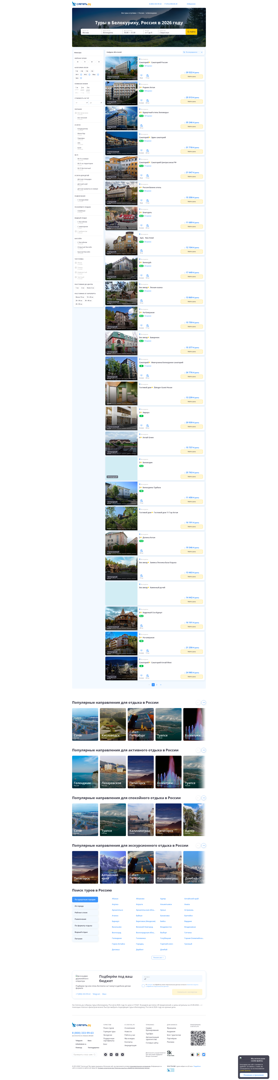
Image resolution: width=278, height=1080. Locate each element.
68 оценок (147, 191)
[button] (91, 32)
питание (78, 938)
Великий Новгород (144, 927)
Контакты (128, 1042)
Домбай (163, 949)
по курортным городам (85, 899)
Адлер (163, 899)
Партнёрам (172, 1038)
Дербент (139, 949)
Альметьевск (166, 904)
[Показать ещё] (203, 702)
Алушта (139, 904)
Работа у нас (130, 1035)
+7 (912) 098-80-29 (170, 4)
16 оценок (147, 316)
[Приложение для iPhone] (192, 1054)
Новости (128, 1031)
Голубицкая (165, 938)
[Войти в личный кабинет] (204, 4)
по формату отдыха (83, 925)
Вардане (188, 921)
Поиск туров (108, 1028)
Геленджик (117, 938)
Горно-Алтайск (118, 944)
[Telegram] (105, 1054)
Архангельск (117, 910)
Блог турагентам (174, 1035)
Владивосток (166, 927)
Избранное (191, 4)
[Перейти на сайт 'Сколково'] (170, 1054)
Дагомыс (116, 949)
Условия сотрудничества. (106, 1068)
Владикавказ (190, 927)
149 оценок (148, 91)
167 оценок (148, 66)
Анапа (187, 904)
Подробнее (197, 1066)
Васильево (117, 927)
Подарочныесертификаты (108, 1039)
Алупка (115, 904)
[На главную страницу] (83, 4)
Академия (171, 1031)
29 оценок (147, 266)
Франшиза (171, 1028)
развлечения (80, 919)
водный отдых (81, 932)
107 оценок (148, 116)
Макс (104, 994)
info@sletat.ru (81, 1044)
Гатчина (188, 932)
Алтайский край (191, 899)
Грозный (188, 944)
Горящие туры (109, 1031)
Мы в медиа (130, 1038)
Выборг (163, 932)
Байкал (139, 916)
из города (79, 906)
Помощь (79, 1048)
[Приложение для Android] (198, 1054)
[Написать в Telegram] (181, 4)
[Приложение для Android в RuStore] (204, 1054)
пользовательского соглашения (140, 1066)
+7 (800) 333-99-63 (83, 994)
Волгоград (116, 932)
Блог (105, 1044)
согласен (150, 985)
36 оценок (147, 242)
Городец (140, 944)
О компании (130, 1028)
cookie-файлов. (245, 1070)
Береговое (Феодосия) (145, 921)
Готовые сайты (152, 1043)
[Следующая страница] (160, 684)
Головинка (141, 938)
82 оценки (147, 141)
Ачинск (115, 916)
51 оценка (147, 216)
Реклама (170, 1042)
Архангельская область (146, 910)
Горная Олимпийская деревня (194, 938)
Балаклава (165, 916)
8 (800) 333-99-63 (155, 4)
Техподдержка (93, 1048)
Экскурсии (107, 1035)
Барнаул (115, 921)
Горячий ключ (166, 944)
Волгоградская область (146, 932)
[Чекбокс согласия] (143, 985)
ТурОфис (149, 1034)
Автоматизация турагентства (152, 1038)
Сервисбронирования (152, 1029)
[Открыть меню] (199, 4)
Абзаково (140, 899)
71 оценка (147, 166)
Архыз (163, 910)
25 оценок (147, 291)
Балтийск (188, 916)
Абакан (115, 899)
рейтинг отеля (81, 912)
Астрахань (189, 910)
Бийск (163, 921)
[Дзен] (122, 1054)
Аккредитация (130, 1045)
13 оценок (147, 341)
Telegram (96, 994)
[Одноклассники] (117, 1054)
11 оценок (147, 366)
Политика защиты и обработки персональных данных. (132, 1068)
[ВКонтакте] (111, 1054)
